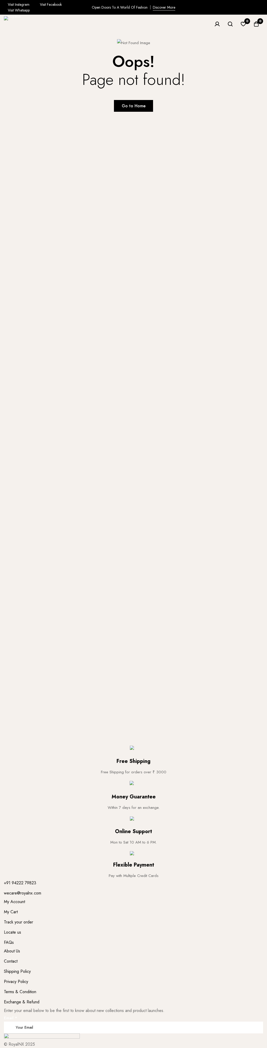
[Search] (230, 24)
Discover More (164, 7)
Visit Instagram (18, 4)
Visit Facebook (50, 4)
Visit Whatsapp (18, 10)
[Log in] (217, 24)
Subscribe (257, 1020)
